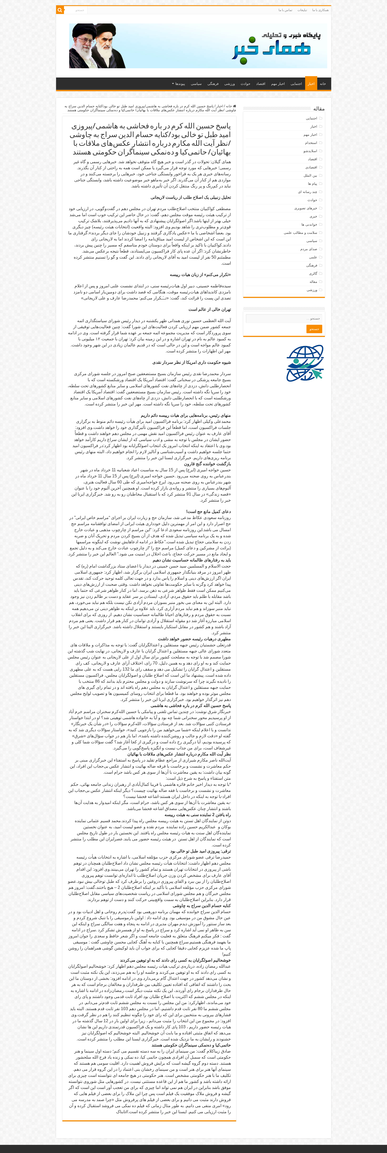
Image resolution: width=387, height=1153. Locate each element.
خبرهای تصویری (305, 208)
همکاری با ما (320, 10)
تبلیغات (302, 10)
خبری (313, 216)
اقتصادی (311, 167)
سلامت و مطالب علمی (300, 233)
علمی (313, 257)
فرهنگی (213, 84)
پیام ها (312, 184)
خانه (323, 84)
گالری (313, 273)
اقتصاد (260, 84)
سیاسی (196, 84)
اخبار (311, 84)
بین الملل (310, 175)
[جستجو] (60, 10)
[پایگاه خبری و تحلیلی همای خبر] (198, 44)
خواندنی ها (309, 224)
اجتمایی (296, 84)
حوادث (245, 84)
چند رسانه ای (307, 192)
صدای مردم (308, 249)
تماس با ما (285, 10)
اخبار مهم (278, 84)
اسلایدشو (310, 151)
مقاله (313, 282)
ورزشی (229, 84)
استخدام (311, 143)
